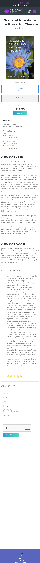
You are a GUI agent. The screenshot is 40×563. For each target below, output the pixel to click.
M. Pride (9, 370)
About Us (20, 556)
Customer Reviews (11, 270)
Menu (35, 11)
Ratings (5, 406)
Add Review (8, 386)
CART (23, 5)
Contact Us (20, 560)
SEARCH (15, 5)
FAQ (20, 558)
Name (5, 390)
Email (5, 398)
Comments (7, 415)
